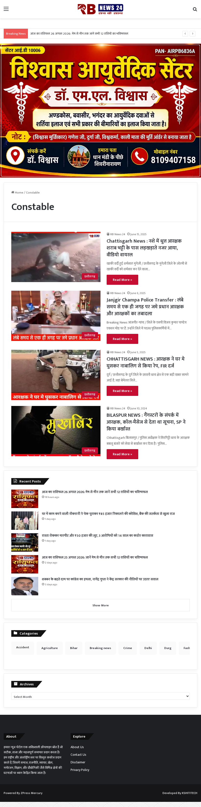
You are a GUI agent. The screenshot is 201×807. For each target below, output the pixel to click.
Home (18, 192)
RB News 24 (117, 234)
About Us (77, 747)
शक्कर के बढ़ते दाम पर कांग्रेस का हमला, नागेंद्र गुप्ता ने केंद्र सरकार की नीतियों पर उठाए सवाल (100, 579)
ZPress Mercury (31, 793)
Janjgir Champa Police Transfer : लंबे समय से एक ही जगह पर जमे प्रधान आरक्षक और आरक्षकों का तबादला (145, 307)
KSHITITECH (189, 793)
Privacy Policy (80, 770)
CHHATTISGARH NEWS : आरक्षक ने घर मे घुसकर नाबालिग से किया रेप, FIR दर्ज (146, 362)
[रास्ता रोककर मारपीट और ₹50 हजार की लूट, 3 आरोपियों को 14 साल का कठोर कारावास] (24, 542)
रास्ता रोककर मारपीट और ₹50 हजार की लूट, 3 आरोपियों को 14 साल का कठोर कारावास (97, 535)
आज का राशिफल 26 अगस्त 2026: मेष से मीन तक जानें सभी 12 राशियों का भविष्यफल (79, 33)
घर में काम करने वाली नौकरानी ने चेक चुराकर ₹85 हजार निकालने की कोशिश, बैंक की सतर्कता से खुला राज (108, 514)
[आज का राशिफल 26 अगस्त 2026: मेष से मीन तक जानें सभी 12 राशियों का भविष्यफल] (24, 499)
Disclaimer (78, 762)
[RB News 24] (100, 9)
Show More (100, 605)
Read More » (122, 280)
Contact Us (78, 754)
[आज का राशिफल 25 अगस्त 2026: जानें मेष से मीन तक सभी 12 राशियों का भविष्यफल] (24, 564)
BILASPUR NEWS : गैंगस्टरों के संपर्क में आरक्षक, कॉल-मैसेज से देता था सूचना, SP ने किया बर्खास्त (146, 422)
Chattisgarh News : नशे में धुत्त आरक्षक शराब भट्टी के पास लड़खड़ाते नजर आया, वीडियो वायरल (144, 248)
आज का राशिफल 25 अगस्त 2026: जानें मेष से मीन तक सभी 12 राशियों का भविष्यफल (95, 557)
